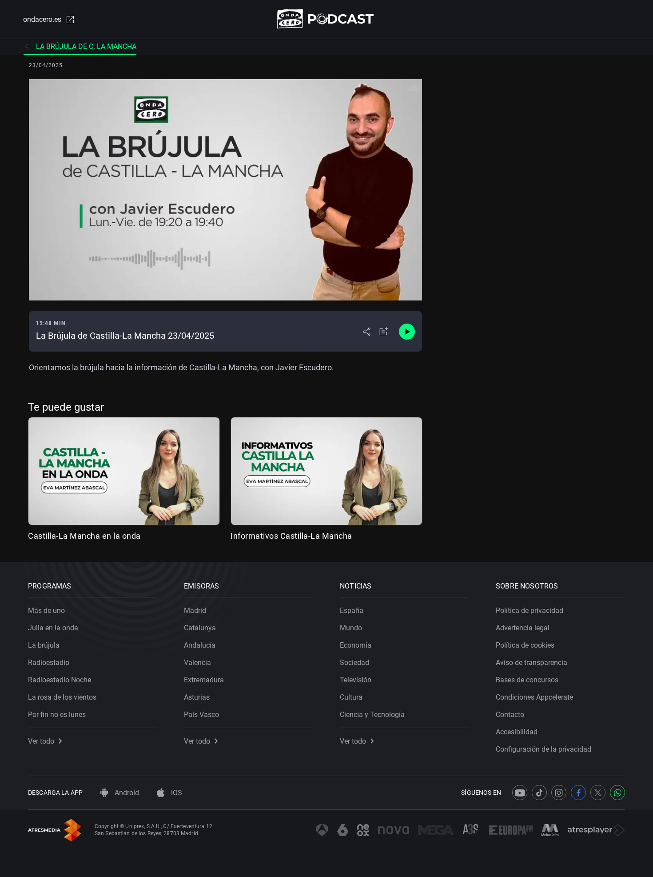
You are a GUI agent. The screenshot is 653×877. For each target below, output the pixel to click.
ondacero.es (42, 19)
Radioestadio (48, 662)
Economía (355, 645)
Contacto (510, 714)
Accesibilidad (517, 732)
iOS (175, 793)
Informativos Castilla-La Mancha (291, 536)
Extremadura (204, 680)
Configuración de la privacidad (543, 749)
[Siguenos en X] (597, 792)
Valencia (197, 662)
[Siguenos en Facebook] (578, 792)
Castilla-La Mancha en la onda (84, 536)
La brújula (44, 645)
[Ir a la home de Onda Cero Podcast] (327, 18)
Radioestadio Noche (59, 680)
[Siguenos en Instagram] (558, 792)
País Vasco (201, 714)
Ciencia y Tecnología (372, 714)
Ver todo (41, 741)
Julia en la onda (53, 628)
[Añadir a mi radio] (384, 331)
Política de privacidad (529, 610)
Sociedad (354, 662)
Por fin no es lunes (57, 714)
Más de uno (46, 610)
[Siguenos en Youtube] (519, 792)
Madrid (195, 610)
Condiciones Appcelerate (534, 697)
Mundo (351, 628)
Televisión (355, 680)
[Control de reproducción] (407, 332)
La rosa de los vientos (62, 697)
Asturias (197, 697)
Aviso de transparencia (531, 662)
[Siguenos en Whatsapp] (617, 792)
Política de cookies (525, 645)
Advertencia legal (522, 628)
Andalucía (199, 645)
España (351, 610)
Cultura (351, 697)
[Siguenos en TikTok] (539, 792)
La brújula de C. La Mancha (86, 46)
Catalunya (200, 628)
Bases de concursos (527, 680)
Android (126, 793)
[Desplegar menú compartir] (367, 331)
